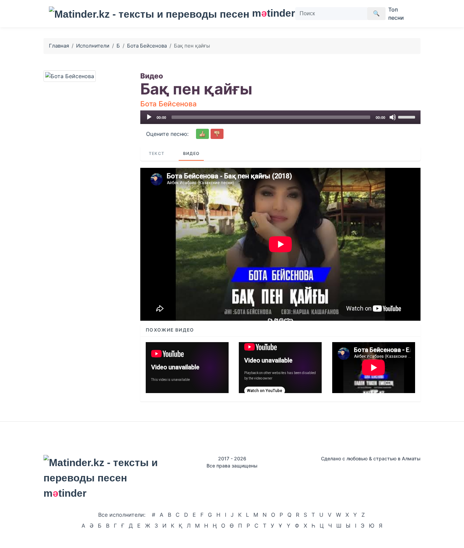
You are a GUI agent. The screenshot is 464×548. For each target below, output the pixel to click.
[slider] (407, 116)
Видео (191, 153)
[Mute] (392, 117)
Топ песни (396, 13)
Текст (156, 153)
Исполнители (92, 45)
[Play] (149, 117)
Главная (59, 45)
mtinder (269, 13)
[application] (280, 117)
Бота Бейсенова (147, 45)
